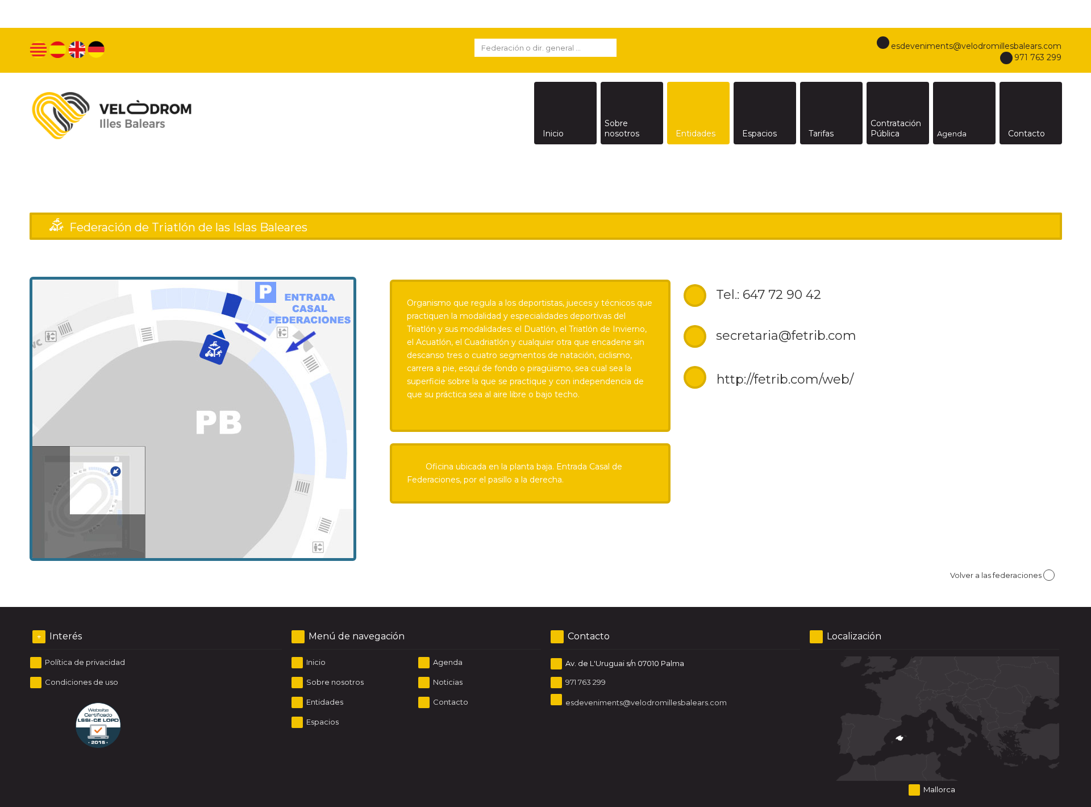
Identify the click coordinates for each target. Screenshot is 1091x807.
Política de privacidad (84, 662)
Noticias (447, 682)
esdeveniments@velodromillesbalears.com (976, 46)
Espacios (322, 721)
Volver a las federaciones (996, 575)
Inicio (916, 203)
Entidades (324, 701)
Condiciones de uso (80, 682)
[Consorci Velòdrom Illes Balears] (157, 113)
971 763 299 (1037, 57)
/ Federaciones (948, 203)
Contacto (449, 701)
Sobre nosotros (334, 682)
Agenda (447, 662)
